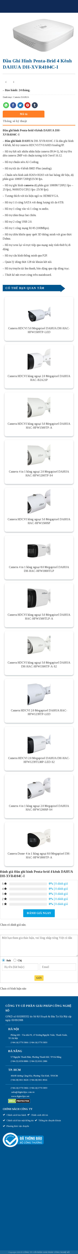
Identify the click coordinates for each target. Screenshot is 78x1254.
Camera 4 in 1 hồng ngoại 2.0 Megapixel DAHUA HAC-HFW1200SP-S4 (39, 807)
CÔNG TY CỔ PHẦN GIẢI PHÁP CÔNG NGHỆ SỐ (46, 1252)
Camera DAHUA (21, 97)
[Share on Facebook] (13, 105)
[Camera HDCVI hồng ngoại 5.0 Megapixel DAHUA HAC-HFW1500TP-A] (39, 405)
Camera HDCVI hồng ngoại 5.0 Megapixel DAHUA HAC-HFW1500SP (39, 521)
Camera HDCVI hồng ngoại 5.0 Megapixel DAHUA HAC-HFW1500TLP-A (39, 616)
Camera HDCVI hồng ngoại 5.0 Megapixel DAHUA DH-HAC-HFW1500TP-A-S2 (39, 664)
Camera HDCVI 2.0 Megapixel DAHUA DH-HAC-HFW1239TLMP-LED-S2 (39, 760)
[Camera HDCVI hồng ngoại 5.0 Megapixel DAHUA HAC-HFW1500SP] (39, 501)
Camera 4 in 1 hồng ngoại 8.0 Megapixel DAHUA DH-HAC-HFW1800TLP (39, 569)
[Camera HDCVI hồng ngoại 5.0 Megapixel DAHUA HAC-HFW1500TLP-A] (39, 596)
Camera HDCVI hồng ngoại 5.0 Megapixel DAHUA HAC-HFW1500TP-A (39, 425)
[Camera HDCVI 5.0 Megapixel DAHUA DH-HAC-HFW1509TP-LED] (39, 310)
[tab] (38, 114)
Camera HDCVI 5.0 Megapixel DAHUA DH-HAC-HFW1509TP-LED (39, 330)
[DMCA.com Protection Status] (19, 1100)
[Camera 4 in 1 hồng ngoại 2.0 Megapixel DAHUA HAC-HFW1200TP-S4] (39, 453)
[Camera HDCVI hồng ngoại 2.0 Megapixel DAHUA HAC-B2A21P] (39, 358)
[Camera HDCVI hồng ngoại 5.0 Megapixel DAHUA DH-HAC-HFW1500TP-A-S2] (39, 644)
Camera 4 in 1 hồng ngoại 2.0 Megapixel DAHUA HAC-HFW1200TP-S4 (39, 473)
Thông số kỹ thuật (15, 121)
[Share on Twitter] (20, 105)
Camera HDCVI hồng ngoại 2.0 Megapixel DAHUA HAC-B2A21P (39, 378)
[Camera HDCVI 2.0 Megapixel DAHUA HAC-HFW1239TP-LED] (39, 692)
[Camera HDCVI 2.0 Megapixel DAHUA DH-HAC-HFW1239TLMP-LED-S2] (39, 740)
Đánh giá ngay (39, 913)
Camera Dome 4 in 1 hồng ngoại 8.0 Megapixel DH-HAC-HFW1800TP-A (39, 855)
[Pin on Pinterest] (27, 105)
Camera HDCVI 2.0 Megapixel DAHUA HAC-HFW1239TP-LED (39, 712)
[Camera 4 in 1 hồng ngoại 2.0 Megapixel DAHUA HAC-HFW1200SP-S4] (39, 787)
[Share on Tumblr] (35, 105)
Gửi (39, 978)
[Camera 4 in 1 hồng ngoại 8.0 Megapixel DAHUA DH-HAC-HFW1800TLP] (39, 549)
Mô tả (24, 114)
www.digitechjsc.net (20, 1096)
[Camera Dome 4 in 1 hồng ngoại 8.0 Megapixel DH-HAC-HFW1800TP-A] (39, 835)
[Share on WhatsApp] (6, 105)
